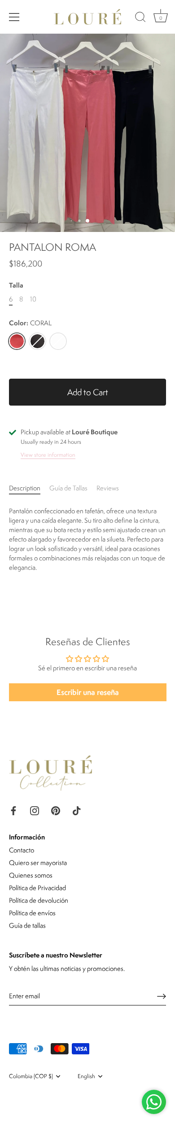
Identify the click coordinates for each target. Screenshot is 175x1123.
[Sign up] (161, 996)
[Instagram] (34, 809)
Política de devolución (38, 900)
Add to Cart (87, 392)
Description (24, 488)
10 (33, 299)
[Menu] (14, 17)
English (86, 1076)
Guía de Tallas (68, 488)
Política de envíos (32, 913)
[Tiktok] (76, 809)
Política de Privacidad (37, 887)
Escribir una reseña (88, 692)
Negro (37, 341)
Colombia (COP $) (31, 1076)
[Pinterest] (55, 809)
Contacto (21, 850)
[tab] (29, 488)
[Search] (140, 18)
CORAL (17, 341)
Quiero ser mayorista (38, 862)
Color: (30, 323)
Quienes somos (30, 875)
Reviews (107, 488)
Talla (16, 285)
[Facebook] (13, 809)
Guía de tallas (27, 925)
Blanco (58, 341)
